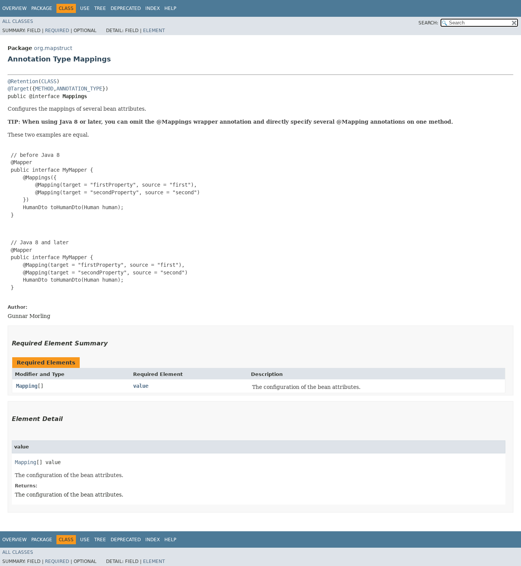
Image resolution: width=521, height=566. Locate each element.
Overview (14, 8)
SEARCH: (428, 23)
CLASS (48, 81)
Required (57, 30)
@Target (18, 88)
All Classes (17, 21)
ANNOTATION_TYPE (79, 88)
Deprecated (126, 8)
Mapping (26, 386)
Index (152, 8)
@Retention (23, 81)
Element (154, 30)
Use (85, 8)
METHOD (44, 88)
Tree (100, 8)
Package (41, 8)
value (140, 386)
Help (170, 8)
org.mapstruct (53, 48)
